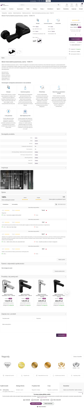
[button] (81, 4)
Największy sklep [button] (76, 375)
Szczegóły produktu (8, 134)
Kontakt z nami (19, 390)
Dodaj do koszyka (75, 39)
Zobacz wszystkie (77, 356)
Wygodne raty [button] (26, 375)
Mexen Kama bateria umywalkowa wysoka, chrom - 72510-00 (42, 295)
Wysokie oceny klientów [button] (60, 375)
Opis (2, 58)
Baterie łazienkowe (17, 13)
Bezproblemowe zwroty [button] (43, 375)
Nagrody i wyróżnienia (53, 390)
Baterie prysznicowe (26, 13)
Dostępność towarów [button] (9, 375)
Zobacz (48, 1)
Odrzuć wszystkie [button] (48, 403)
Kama (52, 26)
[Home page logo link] (6, 4)
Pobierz (36, 151)
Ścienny (53, 31)
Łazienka (10, 13)
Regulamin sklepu (36, 390)
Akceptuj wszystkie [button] (36, 403)
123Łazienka (4, 13)
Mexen (37, 26)
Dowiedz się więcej (43, 397)
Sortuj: (59, 204)
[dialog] (42, 400)
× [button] (82, 393)
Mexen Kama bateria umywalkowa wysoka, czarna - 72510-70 (59, 295)
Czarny (36, 31)
